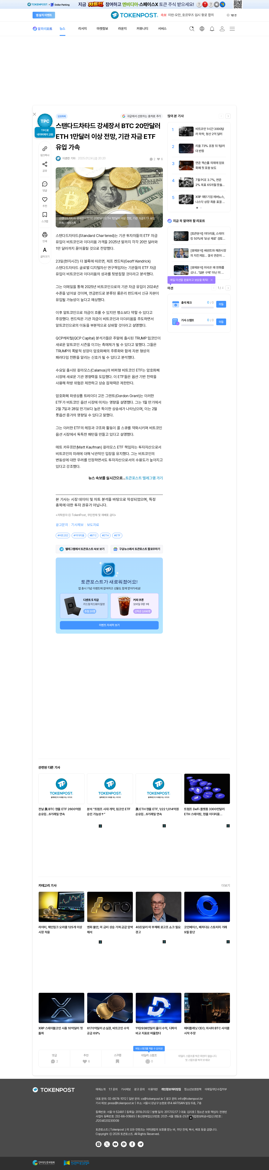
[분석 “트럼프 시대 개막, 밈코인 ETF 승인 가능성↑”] (110, 789)
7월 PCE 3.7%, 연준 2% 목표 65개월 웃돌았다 (210, 185)
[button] (228, 116)
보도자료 (93, 525)
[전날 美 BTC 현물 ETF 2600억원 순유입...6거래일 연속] (61, 789)
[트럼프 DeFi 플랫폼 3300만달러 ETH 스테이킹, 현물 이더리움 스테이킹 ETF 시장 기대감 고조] (207, 789)
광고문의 (62, 525)
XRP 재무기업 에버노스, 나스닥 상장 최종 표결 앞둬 (210, 202)
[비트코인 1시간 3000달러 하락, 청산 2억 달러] (186, 135)
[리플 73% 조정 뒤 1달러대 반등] (186, 152)
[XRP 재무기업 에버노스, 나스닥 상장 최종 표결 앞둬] (186, 203)
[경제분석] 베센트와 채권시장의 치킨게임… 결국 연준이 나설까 (208, 256)
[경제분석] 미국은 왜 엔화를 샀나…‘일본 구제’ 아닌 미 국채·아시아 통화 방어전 (207, 273)
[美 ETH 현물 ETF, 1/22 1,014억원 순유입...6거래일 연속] (158, 789)
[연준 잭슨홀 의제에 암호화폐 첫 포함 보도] (186, 169)
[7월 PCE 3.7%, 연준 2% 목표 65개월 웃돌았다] (186, 186)
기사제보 (77, 525)
